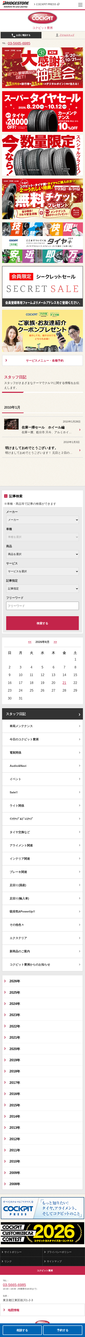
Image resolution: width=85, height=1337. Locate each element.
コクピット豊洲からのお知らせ (30, 964)
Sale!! (14, 792)
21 (64, 683)
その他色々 (17, 924)
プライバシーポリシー (59, 1252)
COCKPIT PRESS (46, 4)
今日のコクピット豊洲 (24, 739)
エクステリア (18, 938)
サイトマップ (54, 1261)
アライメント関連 (21, 845)
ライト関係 (17, 805)
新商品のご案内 (20, 951)
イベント (15, 779)
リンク (8, 1261)
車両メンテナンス (21, 726)
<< (29, 642)
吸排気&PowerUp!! (22, 911)
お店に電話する (23, 35)
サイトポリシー (13, 1252)
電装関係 (15, 752)
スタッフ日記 (16, 714)
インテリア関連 (20, 858)
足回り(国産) (18, 885)
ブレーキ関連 (18, 872)
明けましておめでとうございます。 (31, 448)
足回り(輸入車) (19, 898)
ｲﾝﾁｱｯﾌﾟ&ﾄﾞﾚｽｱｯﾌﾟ (21, 818)
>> (55, 642)
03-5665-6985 (19, 43)
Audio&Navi (18, 765)
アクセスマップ (66, 35)
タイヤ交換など (20, 832)
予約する (62, 1330)
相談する (22, 1330)
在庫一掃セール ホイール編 (43, 427)
